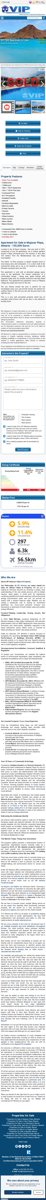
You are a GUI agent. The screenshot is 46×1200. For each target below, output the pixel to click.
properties (35, 914)
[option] (23, 107)
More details (26, 420)
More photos (26, 423)
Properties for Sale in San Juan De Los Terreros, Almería (23, 1125)
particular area (35, 1080)
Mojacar (27, 1002)
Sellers (16, 887)
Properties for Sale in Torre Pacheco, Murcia (22, 1138)
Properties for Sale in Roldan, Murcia (23, 1127)
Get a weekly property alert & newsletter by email (22, 442)
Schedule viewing (28, 415)
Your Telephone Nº (11, 377)
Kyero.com (29, 566)
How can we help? (10, 387)
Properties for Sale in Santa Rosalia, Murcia (23, 1133)
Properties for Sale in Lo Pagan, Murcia (23, 1129)
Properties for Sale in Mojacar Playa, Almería (23, 1119)
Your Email (8, 367)
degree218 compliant (22, 1044)
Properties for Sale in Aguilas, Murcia (23, 1131)
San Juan (37, 1002)
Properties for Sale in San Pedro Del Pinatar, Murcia (23, 1135)
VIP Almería (22, 586)
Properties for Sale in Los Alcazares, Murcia (22, 1123)
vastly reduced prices (22, 920)
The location (26, 417)
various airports (18, 878)
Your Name (9, 357)
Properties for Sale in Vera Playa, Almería (22, 1121)
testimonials (15, 981)
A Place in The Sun (34, 787)
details (38, 1099)
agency (13, 910)
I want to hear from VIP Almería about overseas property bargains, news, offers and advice (24, 437)
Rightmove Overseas (16, 810)
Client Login (6, 2)
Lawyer (30, 895)
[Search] (43, 18)
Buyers (7, 887)
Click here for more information (25, 1186)
